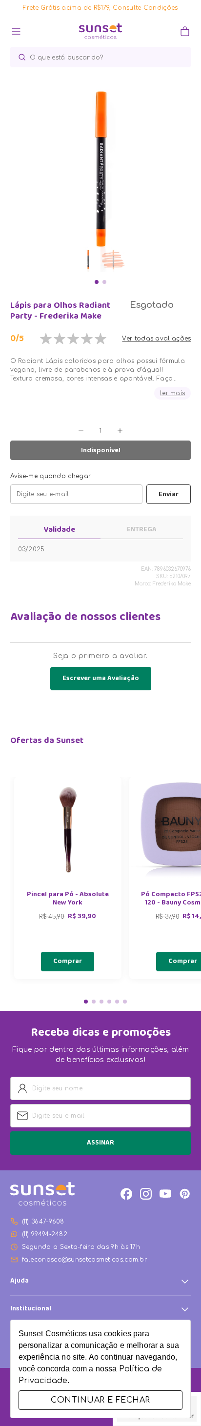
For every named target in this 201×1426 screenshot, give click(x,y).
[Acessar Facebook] (126, 1194)
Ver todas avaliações (156, 338)
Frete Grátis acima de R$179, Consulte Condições (100, 7)
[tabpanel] (67, 878)
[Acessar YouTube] (165, 1194)
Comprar (67, 961)
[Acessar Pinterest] (185, 1194)
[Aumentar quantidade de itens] (120, 431)
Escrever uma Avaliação (100, 678)
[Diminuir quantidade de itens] (81, 431)
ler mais (172, 393)
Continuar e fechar (100, 1400)
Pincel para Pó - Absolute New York (68, 899)
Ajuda (19, 1281)
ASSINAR (100, 1143)
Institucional (30, 1309)
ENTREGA (142, 530)
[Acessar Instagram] (146, 1194)
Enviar (169, 495)
